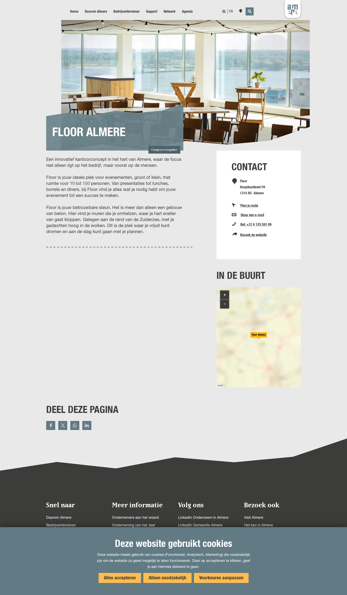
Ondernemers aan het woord (135, 518)
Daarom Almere (58, 518)
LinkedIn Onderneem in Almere (203, 518)
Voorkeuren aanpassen (221, 578)
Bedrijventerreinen (61, 525)
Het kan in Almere (258, 525)
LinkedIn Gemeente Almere (200, 525)
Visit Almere (253, 518)
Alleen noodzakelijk (167, 578)
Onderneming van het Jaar (133, 525)
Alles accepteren (120, 578)
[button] (258, 337)
